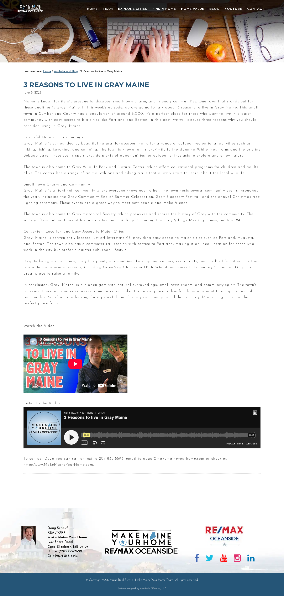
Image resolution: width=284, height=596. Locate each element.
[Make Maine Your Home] (142, 568)
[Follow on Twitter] (210, 559)
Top (274, 586)
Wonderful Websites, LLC (153, 588)
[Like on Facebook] (197, 559)
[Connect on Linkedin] (251, 559)
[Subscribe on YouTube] (224, 559)
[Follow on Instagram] (237, 559)
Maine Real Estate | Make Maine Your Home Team (32, 32)
